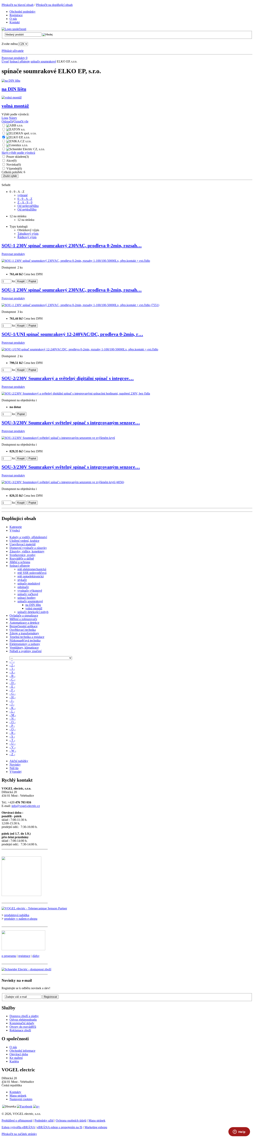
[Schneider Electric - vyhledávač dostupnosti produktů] (26, 969)
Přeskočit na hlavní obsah (18, 5)
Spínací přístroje (20, 61)
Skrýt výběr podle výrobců (18, 152)
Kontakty (15, 1092)
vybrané (22, 195)
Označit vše (21, 121)
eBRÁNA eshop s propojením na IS (59, 1127)
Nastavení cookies (21, 1099)
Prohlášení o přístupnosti (17, 1120)
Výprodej (14, 168)
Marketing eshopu (96, 1127)
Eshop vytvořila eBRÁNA (18, 1127)
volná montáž (15, 105)
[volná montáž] (12, 97)
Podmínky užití (44, 1120)
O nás (13, 1047)
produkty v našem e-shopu (20, 918)
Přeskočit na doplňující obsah (54, 5)
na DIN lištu (14, 89)
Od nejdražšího (27, 209)
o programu (9, 956)
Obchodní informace (22, 1050)
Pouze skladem (17, 156)
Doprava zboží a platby (24, 1016)
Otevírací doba (19, 1054)
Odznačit (7, 121)
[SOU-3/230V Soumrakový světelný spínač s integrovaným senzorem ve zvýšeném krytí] (58, 437)
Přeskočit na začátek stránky (19, 1134)
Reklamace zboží (20, 1030)
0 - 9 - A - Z (24, 198)
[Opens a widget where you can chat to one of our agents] (239, 1132)
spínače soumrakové (43, 61)
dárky (35, 956)
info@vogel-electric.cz (26, 806)
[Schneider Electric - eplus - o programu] (23, 949)
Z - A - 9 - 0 (24, 202)
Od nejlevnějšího (28, 206)
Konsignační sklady (22, 1023)
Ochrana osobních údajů (71, 1120)
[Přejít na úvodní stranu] (14, 29)
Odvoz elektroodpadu (23, 1019)
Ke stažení (16, 1057)
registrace (24, 956)
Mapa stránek (18, 1095)
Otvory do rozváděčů (23, 1026)
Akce (11, 160)
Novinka (13, 164)
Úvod (5, 61)
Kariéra (14, 1061)
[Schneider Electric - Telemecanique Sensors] (34, 908)
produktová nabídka (16, 915)
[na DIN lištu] (11, 80)
